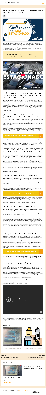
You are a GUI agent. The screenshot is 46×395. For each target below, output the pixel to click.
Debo (10, 382)
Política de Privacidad (36, 389)
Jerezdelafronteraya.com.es (11, 2)
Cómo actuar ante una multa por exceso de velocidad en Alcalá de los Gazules (12, 379)
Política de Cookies (36, 392)
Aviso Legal (34, 391)
